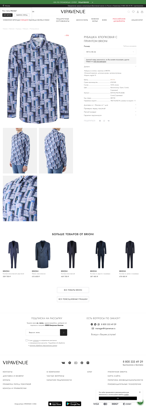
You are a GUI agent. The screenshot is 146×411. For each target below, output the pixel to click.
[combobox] (110, 52)
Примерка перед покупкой (17, 384)
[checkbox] (45, 343)
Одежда (33, 20)
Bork (104, 20)
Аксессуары (82, 20)
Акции (135, 20)
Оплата (6, 380)
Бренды (16, 20)
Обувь (40, 20)
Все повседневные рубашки (73, 299)
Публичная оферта (117, 372)
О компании (53, 372)
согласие (36, 340)
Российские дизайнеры (119, 20)
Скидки (24, 20)
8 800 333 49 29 (126, 6)
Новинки (7, 20)
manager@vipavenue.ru (105, 328)
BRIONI (112, 80)
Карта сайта (114, 376)
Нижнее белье (95, 20)
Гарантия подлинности (59, 380)
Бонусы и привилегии (15, 388)
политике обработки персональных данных (43, 345)
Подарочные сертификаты (62, 20)
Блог (140, 20)
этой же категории (99, 61)
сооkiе (126, 394)
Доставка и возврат (13, 376)
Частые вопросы (55, 376)
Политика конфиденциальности (125, 380)
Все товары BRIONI (73, 290)
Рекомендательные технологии (124, 384)
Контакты (8, 372)
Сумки (46, 20)
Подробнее (83, 2)
